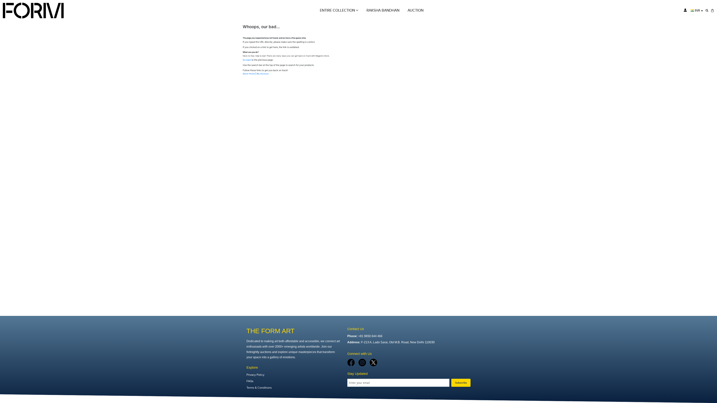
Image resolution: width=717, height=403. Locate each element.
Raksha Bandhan (383, 10)
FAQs (249, 381)
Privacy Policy (255, 375)
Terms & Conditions (259, 388)
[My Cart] (712, 10)
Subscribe (461, 382)
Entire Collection (338, 10)
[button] (697, 10)
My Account (263, 73)
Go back (247, 60)
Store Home (249, 73)
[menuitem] (415, 10)
